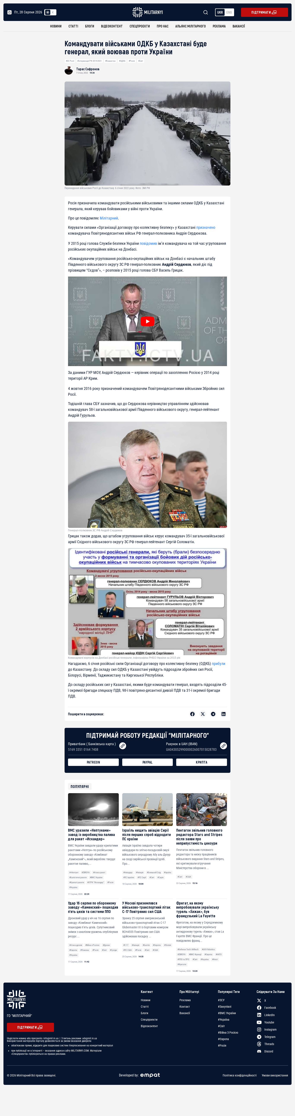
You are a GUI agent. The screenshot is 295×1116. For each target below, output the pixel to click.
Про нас (162, 26)
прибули (218, 663)
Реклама (219, 26)
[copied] (122, 745)
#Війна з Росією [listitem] (228, 1032)
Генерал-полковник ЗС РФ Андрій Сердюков (95, 530)
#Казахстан (110, 61)
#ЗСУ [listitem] (221, 1000)
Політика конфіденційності (240, 1075)
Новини (56, 26)
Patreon (93, 762)
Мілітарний (109, 218)
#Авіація (139, 872)
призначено (205, 227)
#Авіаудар (127, 872)
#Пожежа (84, 950)
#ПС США (127, 950)
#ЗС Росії (70, 61)
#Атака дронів (75, 945)
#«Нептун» (73, 872)
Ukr (220, 12)
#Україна (73, 887)
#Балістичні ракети (78, 877)
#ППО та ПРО (183, 959)
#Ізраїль (167, 872)
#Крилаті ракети (76, 882)
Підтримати (261, 12)
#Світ (140, 61)
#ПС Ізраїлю (128, 877)
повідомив (148, 243)
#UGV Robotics (208, 949)
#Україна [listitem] (223, 1019)
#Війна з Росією (92, 945)
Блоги (89, 26)
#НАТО (219, 954)
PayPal (148, 762)
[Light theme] (47, 12)
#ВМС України (96, 877)
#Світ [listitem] (221, 1026)
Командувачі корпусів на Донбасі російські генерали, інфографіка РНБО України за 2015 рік (124, 657)
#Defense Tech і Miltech (188, 949)
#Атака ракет (99, 872)
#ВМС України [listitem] (227, 1013)
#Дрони (106, 945)
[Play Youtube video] (147, 321)
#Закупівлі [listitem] (224, 1006)
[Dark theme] (53, 12)
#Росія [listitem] (222, 1045)
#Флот (215, 959)
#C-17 (125, 945)
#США (188, 877)
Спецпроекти (140, 26)
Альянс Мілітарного (190, 26)
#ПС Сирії (142, 877)
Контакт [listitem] (184, 1006)
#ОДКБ (122, 61)
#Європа (73, 950)
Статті (73, 26)
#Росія (132, 61)
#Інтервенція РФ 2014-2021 (89, 61)
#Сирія (160, 877)
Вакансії (239, 26)
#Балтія (146, 945)
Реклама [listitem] (185, 1000)
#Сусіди (113, 950)
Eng (229, 12)
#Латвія (167, 945)
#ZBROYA (86, 872)
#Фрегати (182, 964)
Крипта (201, 762)
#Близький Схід (154, 872)
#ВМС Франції (195, 954)
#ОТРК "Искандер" (95, 882)
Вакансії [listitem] (184, 1013)
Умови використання (275, 1075)
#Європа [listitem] (223, 1039)
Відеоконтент (112, 26)
